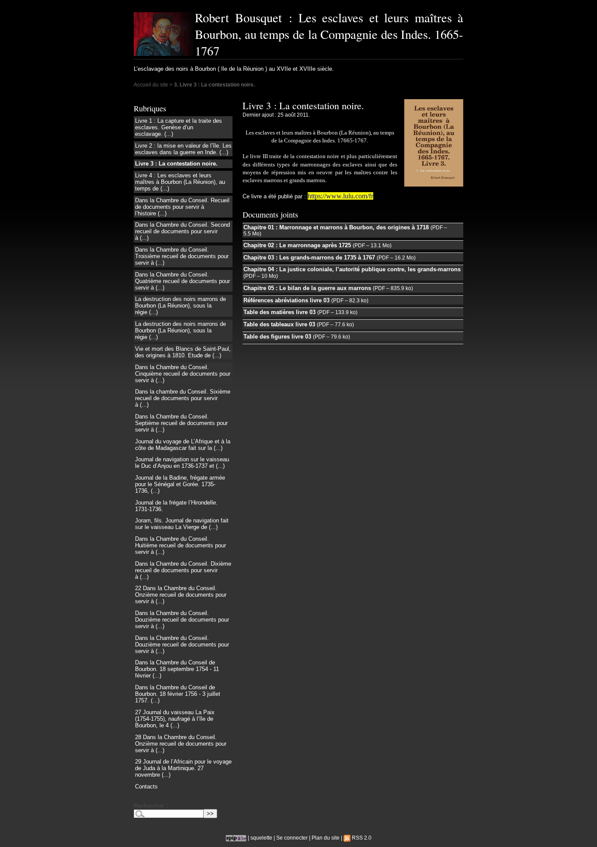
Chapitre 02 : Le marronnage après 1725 (297, 245)
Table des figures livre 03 (277, 336)
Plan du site (326, 837)
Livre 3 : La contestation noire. (176, 163)
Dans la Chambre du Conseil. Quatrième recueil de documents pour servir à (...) (182, 281)
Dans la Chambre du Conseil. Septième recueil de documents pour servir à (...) (181, 423)
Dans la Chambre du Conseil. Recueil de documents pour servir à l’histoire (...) (182, 207)
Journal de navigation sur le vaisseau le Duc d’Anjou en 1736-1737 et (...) (182, 462)
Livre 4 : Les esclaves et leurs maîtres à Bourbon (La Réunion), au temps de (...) (180, 182)
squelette (261, 837)
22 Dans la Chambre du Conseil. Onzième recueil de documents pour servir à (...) (180, 595)
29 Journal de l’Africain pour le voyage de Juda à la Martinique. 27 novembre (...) (183, 768)
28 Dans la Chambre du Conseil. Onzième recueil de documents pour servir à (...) (180, 744)
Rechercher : (151, 805)
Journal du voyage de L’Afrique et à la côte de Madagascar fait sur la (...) (182, 444)
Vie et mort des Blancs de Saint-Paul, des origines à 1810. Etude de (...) (183, 352)
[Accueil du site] (164, 34)
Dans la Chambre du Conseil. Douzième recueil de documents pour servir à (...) (182, 619)
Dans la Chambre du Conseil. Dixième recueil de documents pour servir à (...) (183, 570)
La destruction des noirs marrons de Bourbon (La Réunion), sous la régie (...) (180, 305)
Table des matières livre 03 (279, 312)
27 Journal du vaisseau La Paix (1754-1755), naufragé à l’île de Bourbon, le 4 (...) (175, 719)
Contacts (146, 786)
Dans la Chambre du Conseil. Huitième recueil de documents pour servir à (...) (180, 545)
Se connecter (292, 837)
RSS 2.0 (361, 837)
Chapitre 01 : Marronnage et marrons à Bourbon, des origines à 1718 (336, 227)
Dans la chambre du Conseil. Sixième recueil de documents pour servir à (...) (182, 398)
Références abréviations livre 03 (286, 300)
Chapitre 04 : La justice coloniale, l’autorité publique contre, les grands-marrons (352, 269)
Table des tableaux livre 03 (279, 324)
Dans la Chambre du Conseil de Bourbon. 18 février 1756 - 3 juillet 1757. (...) (177, 694)
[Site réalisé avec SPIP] (236, 837)
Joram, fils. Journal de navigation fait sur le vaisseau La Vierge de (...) (182, 523)
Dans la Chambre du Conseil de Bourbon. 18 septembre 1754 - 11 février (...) (177, 669)
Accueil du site (151, 84)
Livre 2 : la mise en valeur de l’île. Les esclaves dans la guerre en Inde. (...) (183, 149)
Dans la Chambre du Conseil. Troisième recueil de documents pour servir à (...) (182, 256)
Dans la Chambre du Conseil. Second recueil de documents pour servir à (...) (182, 231)
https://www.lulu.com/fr (340, 196)
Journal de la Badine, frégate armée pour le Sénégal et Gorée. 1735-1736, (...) (180, 484)
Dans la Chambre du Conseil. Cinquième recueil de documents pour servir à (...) (182, 374)
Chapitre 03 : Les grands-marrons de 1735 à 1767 (309, 257)
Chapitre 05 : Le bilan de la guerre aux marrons (307, 288)
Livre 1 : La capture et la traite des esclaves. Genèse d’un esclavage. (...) (178, 127)
